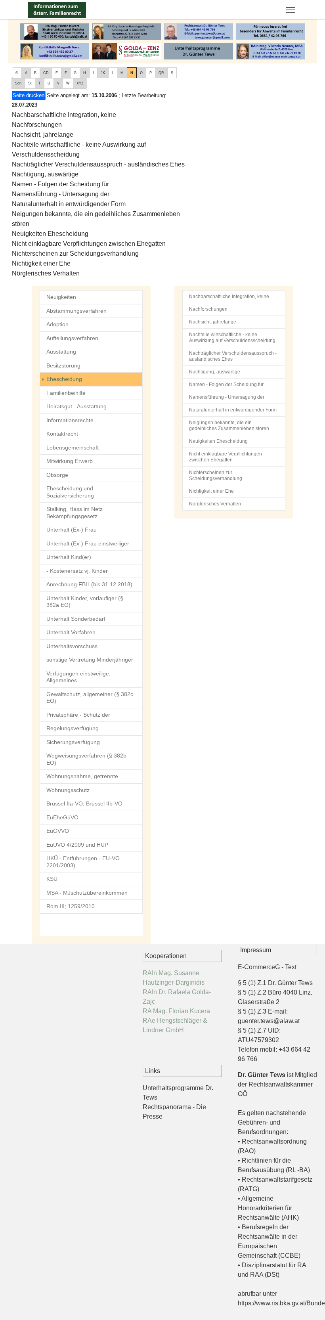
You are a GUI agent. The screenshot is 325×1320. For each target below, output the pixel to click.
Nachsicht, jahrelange (42, 134)
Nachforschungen (37, 124)
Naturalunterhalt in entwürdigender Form (69, 204)
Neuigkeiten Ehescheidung (50, 233)
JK (103, 73)
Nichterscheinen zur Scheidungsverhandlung (75, 253)
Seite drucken (28, 95)
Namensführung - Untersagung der (60, 194)
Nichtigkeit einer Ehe (41, 263)
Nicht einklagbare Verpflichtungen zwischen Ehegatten (89, 243)
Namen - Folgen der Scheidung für (60, 184)
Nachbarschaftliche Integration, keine (64, 114)
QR (161, 73)
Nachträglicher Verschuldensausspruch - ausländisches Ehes (98, 164)
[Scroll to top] (307, 1302)
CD (46, 73)
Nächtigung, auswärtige (45, 174)
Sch (18, 83)
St (30, 83)
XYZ (80, 83)
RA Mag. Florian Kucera (176, 1011)
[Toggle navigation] (290, 10)
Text (290, 967)
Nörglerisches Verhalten (46, 273)
